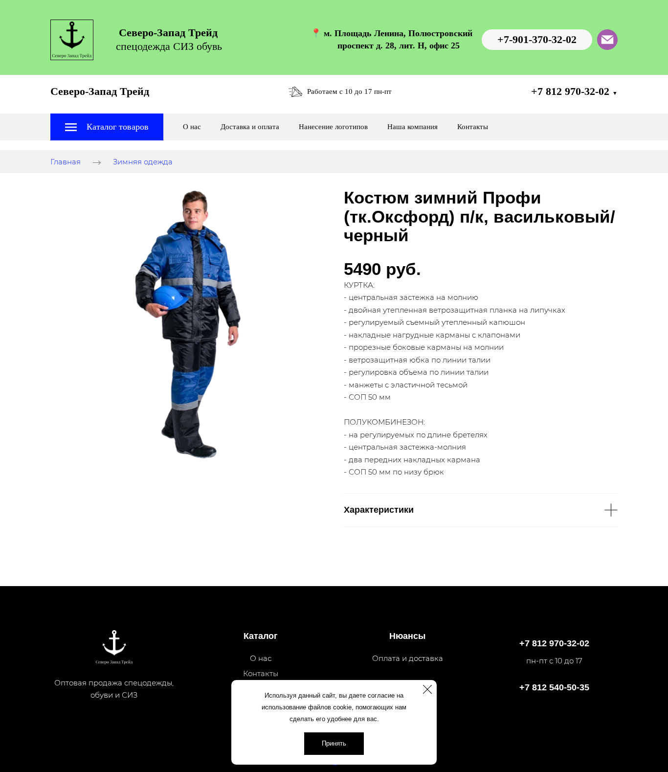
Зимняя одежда (143, 162)
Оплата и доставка (407, 658)
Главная (65, 162)
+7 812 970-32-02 (574, 91)
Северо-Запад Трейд (99, 91)
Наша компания (412, 127)
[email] (607, 39)
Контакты (472, 127)
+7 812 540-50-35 (554, 687)
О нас (192, 127)
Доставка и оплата (250, 127)
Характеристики (379, 510)
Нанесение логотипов (333, 127)
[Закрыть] (427, 689)
